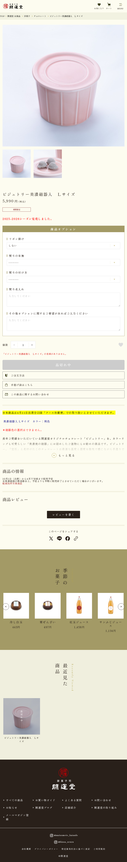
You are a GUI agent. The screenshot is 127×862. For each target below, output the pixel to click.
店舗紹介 (70, 807)
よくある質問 (73, 800)
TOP (2, 16)
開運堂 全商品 (13, 16)
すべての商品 (14, 800)
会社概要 (26, 849)
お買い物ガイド (45, 800)
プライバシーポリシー (46, 849)
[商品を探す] (13, 856)
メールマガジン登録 (17, 817)
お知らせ (11, 807)
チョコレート (40, 16)
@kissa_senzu (66, 841)
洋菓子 (27, 16)
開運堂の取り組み (105, 807)
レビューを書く (63, 515)
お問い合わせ (102, 800)
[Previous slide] (5, 606)
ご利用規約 (99, 849)
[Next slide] (121, 606)
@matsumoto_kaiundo (66, 834)
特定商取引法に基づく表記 (76, 849)
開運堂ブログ (44, 807)
